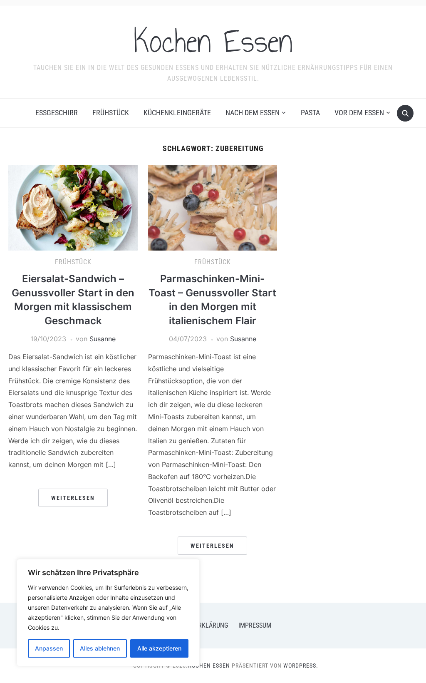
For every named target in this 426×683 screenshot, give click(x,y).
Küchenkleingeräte (177, 112)
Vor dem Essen (359, 112)
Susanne (102, 339)
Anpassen (49, 648)
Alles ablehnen (100, 648)
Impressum (254, 625)
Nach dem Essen (252, 112)
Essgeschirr (56, 112)
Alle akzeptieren (159, 648)
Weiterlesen (73, 497)
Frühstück (110, 112)
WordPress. (300, 665)
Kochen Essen (213, 41)
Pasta (310, 112)
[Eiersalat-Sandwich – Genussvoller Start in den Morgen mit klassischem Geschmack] (72, 207)
